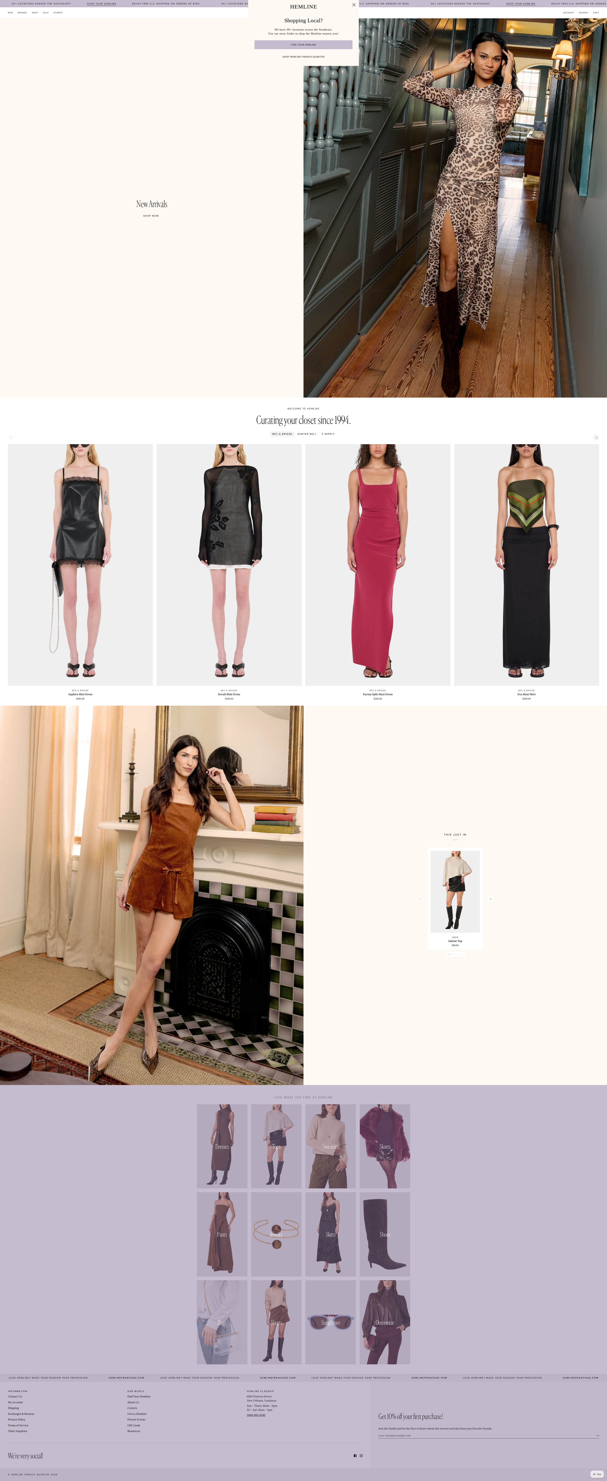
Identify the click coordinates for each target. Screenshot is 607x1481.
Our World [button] (135, 1391)
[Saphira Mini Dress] (80, 565)
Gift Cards (133, 1425)
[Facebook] (355, 1455)
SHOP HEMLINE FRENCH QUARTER (303, 56)
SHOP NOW (151, 215)
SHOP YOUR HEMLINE (101, 3)
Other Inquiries (17, 1431)
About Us (133, 1402)
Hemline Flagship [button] (260, 1391)
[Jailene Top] (455, 892)
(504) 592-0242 (256, 1415)
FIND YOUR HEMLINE (303, 44)
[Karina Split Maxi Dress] (377, 565)
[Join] (595, 1435)
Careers (132, 1408)
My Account (15, 1402)
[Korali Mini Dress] (229, 565)
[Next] (596, 437)
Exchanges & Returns (21, 1414)
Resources (133, 1431)
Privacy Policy (16, 1419)
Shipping (13, 1408)
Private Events (136, 1419)
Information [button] (18, 1391)
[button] (22, 12)
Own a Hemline (137, 1414)
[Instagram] (361, 1455)
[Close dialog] (354, 4)
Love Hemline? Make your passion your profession (75, 1377)
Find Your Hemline (138, 1396)
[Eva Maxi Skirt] (526, 565)
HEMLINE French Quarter (30, 1474)
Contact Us (15, 1396)
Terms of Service (18, 1425)
